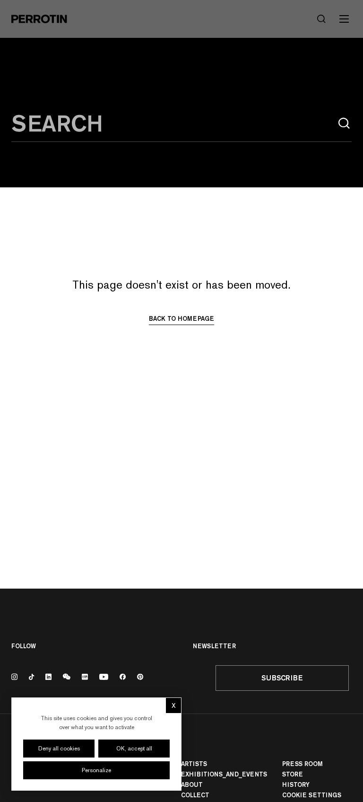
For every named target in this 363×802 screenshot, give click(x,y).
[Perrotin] (39, 19)
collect (195, 795)
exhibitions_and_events (224, 774)
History (296, 784)
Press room (302, 763)
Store (292, 774)
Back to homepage (181, 318)
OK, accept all (134, 748)
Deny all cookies (59, 748)
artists (194, 763)
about (192, 784)
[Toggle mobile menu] (344, 18)
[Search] (344, 123)
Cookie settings (311, 795)
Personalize (96, 770)
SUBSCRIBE (282, 677)
